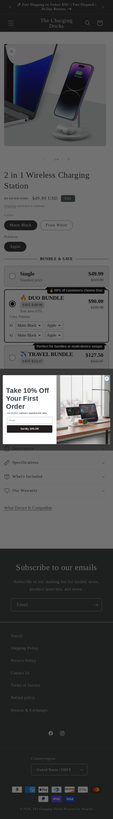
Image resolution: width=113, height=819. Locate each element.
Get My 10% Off (30, 428)
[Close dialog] (106, 378)
